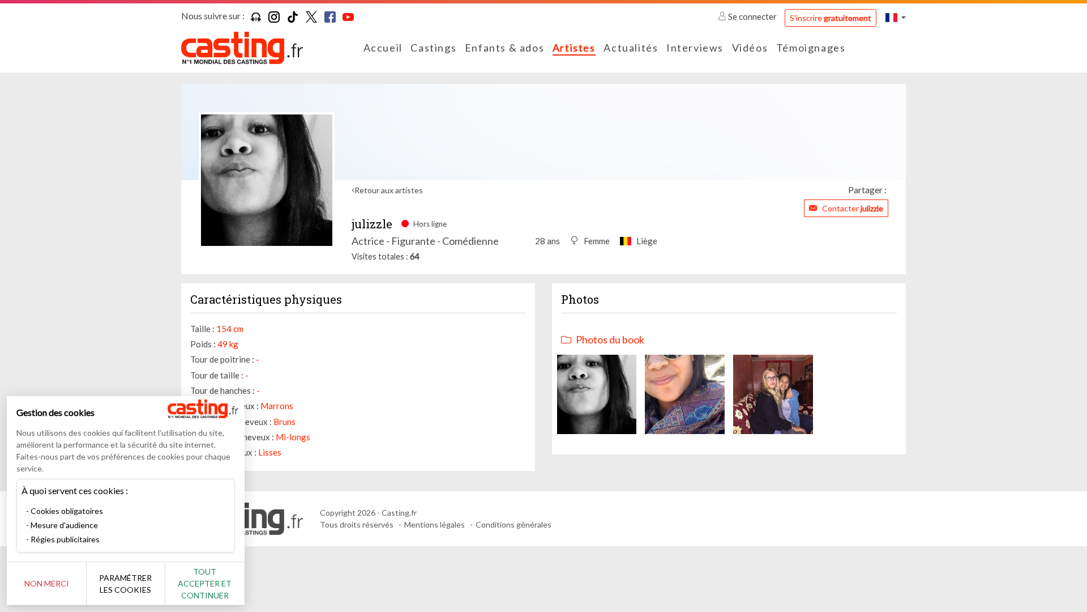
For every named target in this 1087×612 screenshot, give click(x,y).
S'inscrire (830, 18)
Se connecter (752, 16)
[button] (895, 17)
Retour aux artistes (388, 190)
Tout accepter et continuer (205, 583)
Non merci (46, 583)
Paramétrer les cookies (125, 583)
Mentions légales (434, 524)
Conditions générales (513, 524)
